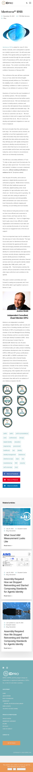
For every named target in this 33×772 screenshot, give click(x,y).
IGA (23, 459)
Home (4, 693)
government (16, 446)
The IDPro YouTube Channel (10, 708)
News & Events (7, 706)
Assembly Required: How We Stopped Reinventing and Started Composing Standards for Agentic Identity (16, 638)
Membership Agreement (9, 721)
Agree (9, 769)
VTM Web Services (24, 16)
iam (13, 450)
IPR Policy (5, 726)
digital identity (8, 442)
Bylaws (5, 723)
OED (16, 463)
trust (16, 467)
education (17, 442)
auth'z (11, 433)
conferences (13, 437)
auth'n (5, 433)
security (22, 463)
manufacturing (8, 463)
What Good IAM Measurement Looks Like (14, 538)
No (14, 769)
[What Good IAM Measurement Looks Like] (16, 516)
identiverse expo (8, 459)
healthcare (7, 450)
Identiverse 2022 (7, 47)
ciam (5, 437)
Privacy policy (21, 769)
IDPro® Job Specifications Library (13, 703)
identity (20, 450)
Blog (5, 18)
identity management (10, 454)
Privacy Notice (7, 718)
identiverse (21, 454)
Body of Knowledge (8, 698)
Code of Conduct (7, 728)
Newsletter (12, 531)
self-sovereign (8, 467)
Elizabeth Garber (22, 528)
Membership (6, 701)
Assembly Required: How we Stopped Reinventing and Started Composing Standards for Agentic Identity (16, 585)
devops (21, 437)
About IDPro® (6, 696)
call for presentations (22, 433)
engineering (7, 446)
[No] (31, 767)
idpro (17, 459)
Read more (7, 545)
